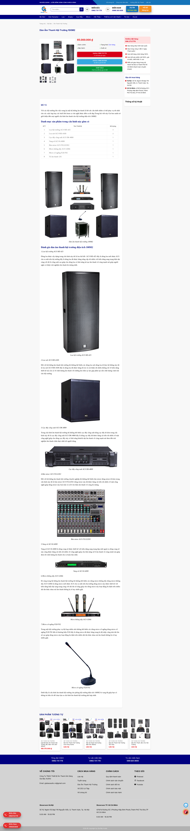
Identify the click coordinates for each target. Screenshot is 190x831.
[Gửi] (82, 9)
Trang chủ (42, 23)
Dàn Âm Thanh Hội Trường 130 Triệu (117, 743)
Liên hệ (148, 2)
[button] (42, 72)
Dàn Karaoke (53, 17)
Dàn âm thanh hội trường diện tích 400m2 (93, 743)
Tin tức (126, 17)
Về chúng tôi (110, 2)
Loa (63, 17)
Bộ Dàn (42, 17)
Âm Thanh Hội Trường (60, 23)
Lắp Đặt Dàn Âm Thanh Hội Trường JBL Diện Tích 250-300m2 (49, 744)
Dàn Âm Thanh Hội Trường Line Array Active (72, 743)
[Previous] (42, 56)
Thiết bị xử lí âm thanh (112, 17)
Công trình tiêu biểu (122, 2)
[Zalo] (186, 805)
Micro (88, 17)
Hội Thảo (97, 17)
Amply (70, 17)
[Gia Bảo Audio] (44, 9)
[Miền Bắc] (186, 812)
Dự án (135, 17)
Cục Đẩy (79, 17)
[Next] (72, 56)
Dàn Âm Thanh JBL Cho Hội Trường (139, 743)
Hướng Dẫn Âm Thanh (137, 2)
